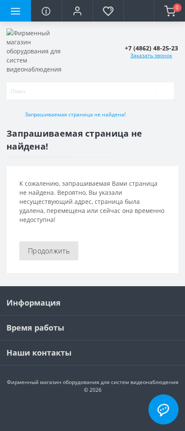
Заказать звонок (151, 55)
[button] (77, 11)
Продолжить (49, 251)
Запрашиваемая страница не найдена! (75, 114)
